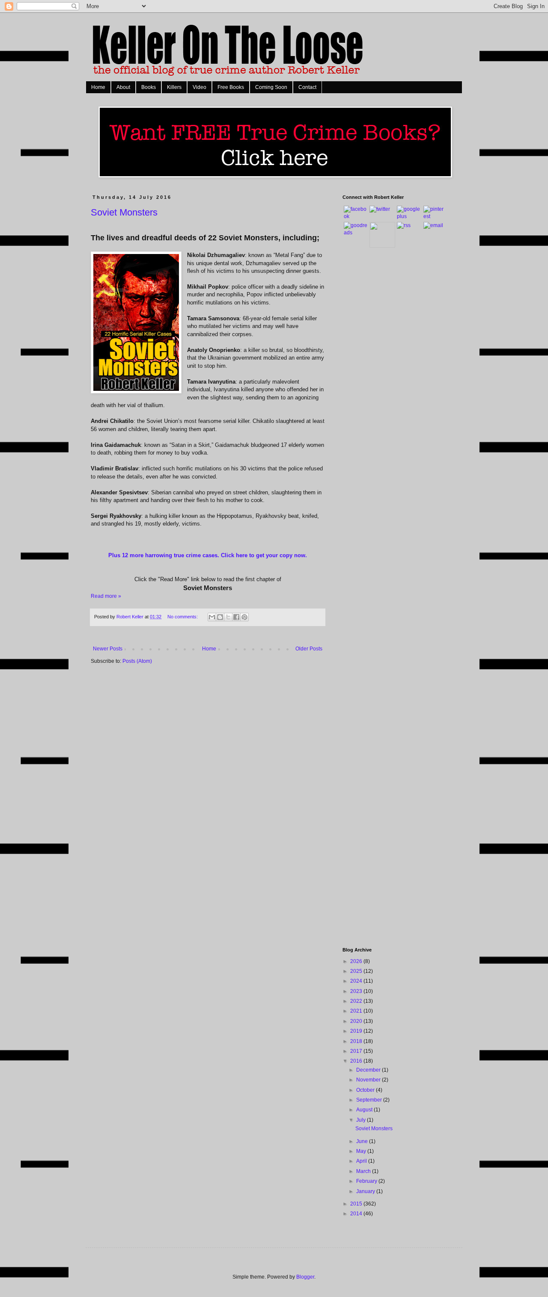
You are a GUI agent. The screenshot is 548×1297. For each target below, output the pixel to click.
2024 (356, 981)
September (369, 1100)
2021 (356, 1011)
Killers (174, 87)
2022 (356, 1001)
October (366, 1090)
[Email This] (212, 617)
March (364, 1171)
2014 (356, 1214)
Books (148, 87)
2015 (356, 1204)
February (367, 1181)
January (366, 1191)
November (369, 1080)
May (361, 1151)
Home (98, 87)
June (362, 1141)
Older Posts (308, 649)
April (362, 1161)
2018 (356, 1041)
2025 (356, 971)
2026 (356, 961)
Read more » (106, 596)
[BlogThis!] (220, 617)
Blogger (305, 1277)
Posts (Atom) (137, 661)
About (123, 87)
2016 (356, 1061)
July (361, 1120)
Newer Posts (107, 649)
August (365, 1110)
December (369, 1070)
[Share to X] (228, 617)
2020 (356, 1021)
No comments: (183, 616)
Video (199, 87)
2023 (356, 991)
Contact (307, 87)
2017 (356, 1051)
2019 (356, 1031)
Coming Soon (271, 87)
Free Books (230, 87)
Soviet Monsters (124, 212)
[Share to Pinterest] (244, 617)
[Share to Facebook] (236, 617)
